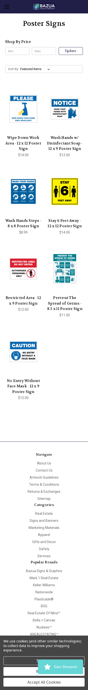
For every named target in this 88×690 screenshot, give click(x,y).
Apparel (44, 535)
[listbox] (36, 69)
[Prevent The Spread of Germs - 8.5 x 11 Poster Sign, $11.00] (64, 269)
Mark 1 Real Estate (44, 578)
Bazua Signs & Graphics (44, 571)
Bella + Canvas (44, 620)
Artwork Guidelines (44, 477)
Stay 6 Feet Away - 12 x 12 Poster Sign (65, 223)
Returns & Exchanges (44, 492)
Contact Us (44, 470)
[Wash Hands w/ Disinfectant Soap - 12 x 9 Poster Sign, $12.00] (64, 109)
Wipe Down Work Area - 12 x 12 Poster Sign (23, 143)
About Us (44, 463)
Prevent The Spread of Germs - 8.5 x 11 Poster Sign (64, 303)
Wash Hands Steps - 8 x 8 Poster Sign (23, 223)
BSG (44, 606)
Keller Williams (44, 585)
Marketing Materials (44, 528)
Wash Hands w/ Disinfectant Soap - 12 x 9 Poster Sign (65, 143)
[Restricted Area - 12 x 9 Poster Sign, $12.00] (23, 269)
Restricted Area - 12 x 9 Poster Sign (23, 300)
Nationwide (44, 592)
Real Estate (44, 513)
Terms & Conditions (44, 484)
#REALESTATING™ (44, 634)
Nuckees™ (44, 627)
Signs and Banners (44, 521)
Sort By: (13, 69)
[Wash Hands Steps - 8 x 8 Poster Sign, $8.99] (23, 192)
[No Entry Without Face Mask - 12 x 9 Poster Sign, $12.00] (23, 352)
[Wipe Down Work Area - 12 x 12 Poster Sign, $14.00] (23, 109)
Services (44, 556)
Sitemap (44, 499)
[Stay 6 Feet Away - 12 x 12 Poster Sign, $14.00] (64, 192)
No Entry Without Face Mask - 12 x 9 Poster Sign (23, 386)
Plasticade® (44, 599)
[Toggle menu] (6, 6)
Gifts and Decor (44, 542)
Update (70, 51)
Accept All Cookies (44, 682)
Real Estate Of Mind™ (44, 613)
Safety (44, 549)
